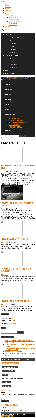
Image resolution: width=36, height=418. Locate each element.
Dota (6, 70)
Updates (11, 46)
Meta (10, 61)
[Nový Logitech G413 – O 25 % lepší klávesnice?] (12, 265)
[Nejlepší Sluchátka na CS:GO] (12, 235)
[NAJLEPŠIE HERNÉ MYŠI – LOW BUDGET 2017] (12, 162)
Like (12, 318)
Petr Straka (4, 242)
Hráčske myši (13, 23)
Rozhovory (8, 10)
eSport (11, 40)
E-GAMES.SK (17, 411)
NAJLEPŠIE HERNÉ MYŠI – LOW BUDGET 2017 (17, 166)
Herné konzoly (13, 25)
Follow (13, 320)
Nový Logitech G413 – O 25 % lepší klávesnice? (16, 270)
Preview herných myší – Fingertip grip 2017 (17, 204)
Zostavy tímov (13, 52)
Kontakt (7, 26)
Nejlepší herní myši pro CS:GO (15, 301)
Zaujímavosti (13, 49)
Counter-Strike (10, 34)
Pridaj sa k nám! (12, 405)
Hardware (8, 7)
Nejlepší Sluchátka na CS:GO (14, 239)
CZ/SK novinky (14, 37)
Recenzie (8, 8)
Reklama (8, 407)
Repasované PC (14, 17)
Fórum (7, 14)
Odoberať (13, 324)
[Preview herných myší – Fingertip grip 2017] (12, 199)
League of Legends (11, 55)
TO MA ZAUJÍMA (7, 416)
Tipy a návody (13, 43)
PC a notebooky (14, 19)
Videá (6, 12)
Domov (7, 5)
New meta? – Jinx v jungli (13, 352)
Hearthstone (9, 73)
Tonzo (3, 171)
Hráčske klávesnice (15, 21)
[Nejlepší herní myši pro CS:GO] (12, 297)
